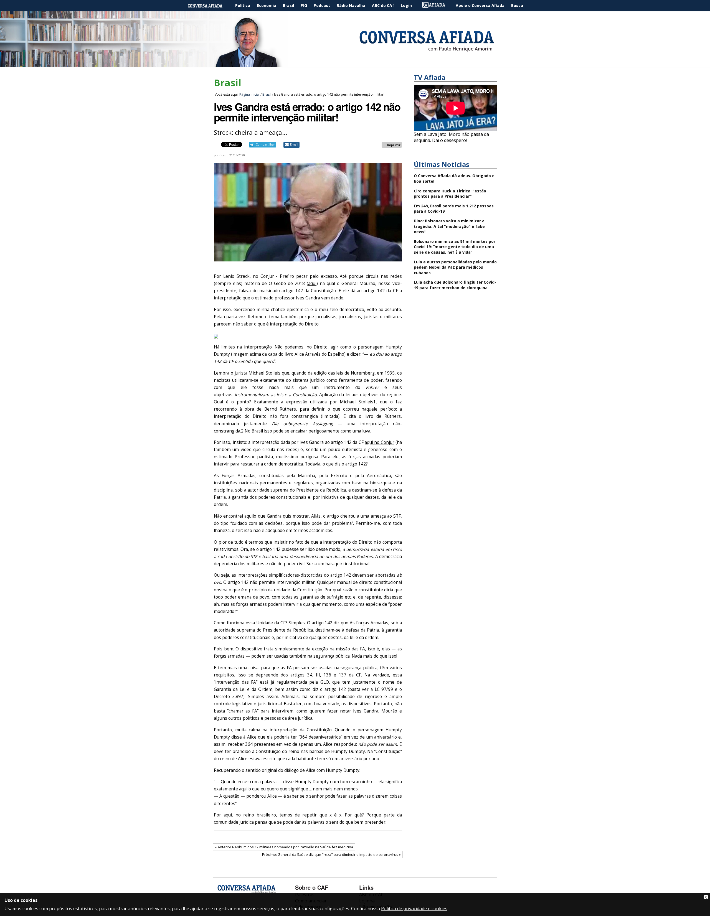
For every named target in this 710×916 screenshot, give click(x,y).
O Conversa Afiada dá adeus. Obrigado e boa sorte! (454, 178)
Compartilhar (265, 144)
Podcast (322, 5)
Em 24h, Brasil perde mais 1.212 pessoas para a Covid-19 (454, 208)
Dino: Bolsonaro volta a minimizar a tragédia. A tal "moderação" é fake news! (449, 226)
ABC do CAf (383, 5)
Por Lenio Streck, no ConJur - (246, 276)
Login (406, 5)
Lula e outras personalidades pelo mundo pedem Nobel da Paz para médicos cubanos (455, 267)
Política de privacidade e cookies (414, 908)
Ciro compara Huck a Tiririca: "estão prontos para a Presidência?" (450, 193)
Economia (266, 5)
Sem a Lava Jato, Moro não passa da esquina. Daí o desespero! (451, 137)
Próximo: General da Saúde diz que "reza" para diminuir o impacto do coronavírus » (331, 854)
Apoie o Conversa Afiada (480, 5)
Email (294, 144)
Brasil (288, 5)
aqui (312, 283)
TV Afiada (436, 5)
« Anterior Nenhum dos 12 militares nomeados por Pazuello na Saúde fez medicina (284, 846)
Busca (517, 5)
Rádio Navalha (351, 5)
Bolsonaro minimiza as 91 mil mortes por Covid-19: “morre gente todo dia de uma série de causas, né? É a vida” (454, 247)
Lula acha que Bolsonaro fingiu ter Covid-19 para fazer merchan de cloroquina (455, 284)
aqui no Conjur (379, 442)
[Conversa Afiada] (355, 64)
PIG (304, 5)
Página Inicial (209, 5)
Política (242, 5)
